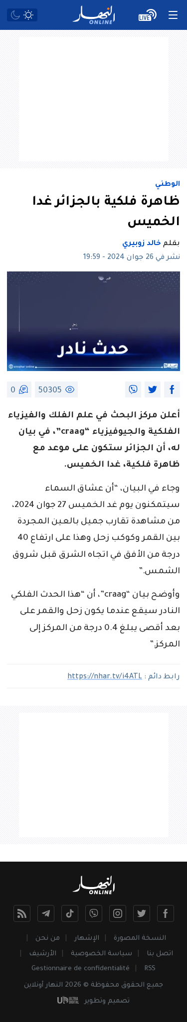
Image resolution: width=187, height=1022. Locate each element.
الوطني (167, 185)
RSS (150, 969)
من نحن (47, 938)
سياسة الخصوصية (101, 954)
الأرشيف (42, 954)
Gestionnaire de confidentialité (80, 969)
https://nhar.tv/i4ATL (104, 677)
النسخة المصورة (140, 938)
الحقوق (133, 985)
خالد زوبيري (141, 244)
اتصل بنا (160, 954)
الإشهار (86, 938)
